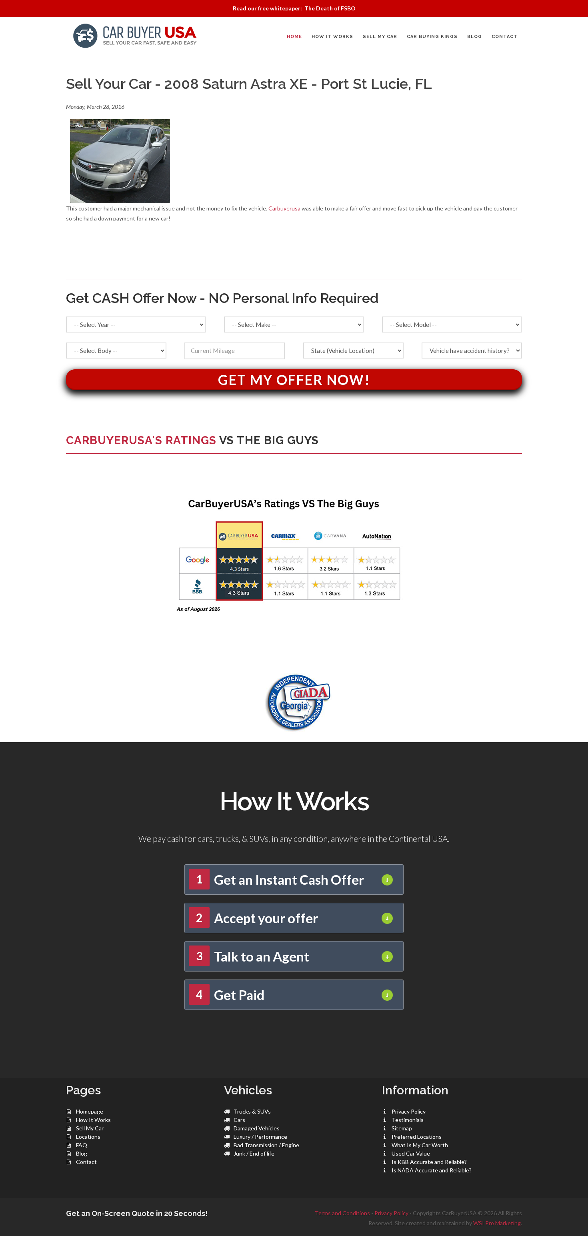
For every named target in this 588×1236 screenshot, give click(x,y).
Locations (88, 1136)
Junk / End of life (254, 1153)
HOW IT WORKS (332, 36)
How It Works (93, 1119)
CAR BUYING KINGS (432, 36)
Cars (239, 1119)
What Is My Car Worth (420, 1145)
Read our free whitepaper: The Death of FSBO (294, 8)
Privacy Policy (409, 1111)
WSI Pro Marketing (497, 1223)
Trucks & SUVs (252, 1111)
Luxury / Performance (260, 1136)
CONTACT (505, 36)
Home (294, 36)
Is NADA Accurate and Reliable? (432, 1170)
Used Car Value (411, 1153)
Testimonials (408, 1119)
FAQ (81, 1145)
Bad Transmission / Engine (266, 1145)
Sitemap (402, 1128)
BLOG (474, 36)
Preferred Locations (417, 1136)
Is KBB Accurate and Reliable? (429, 1161)
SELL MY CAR (380, 36)
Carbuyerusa (284, 208)
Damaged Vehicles (257, 1128)
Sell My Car (90, 1128)
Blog (81, 1153)
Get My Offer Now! (294, 379)
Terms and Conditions (342, 1213)
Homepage (89, 1111)
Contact (86, 1161)
